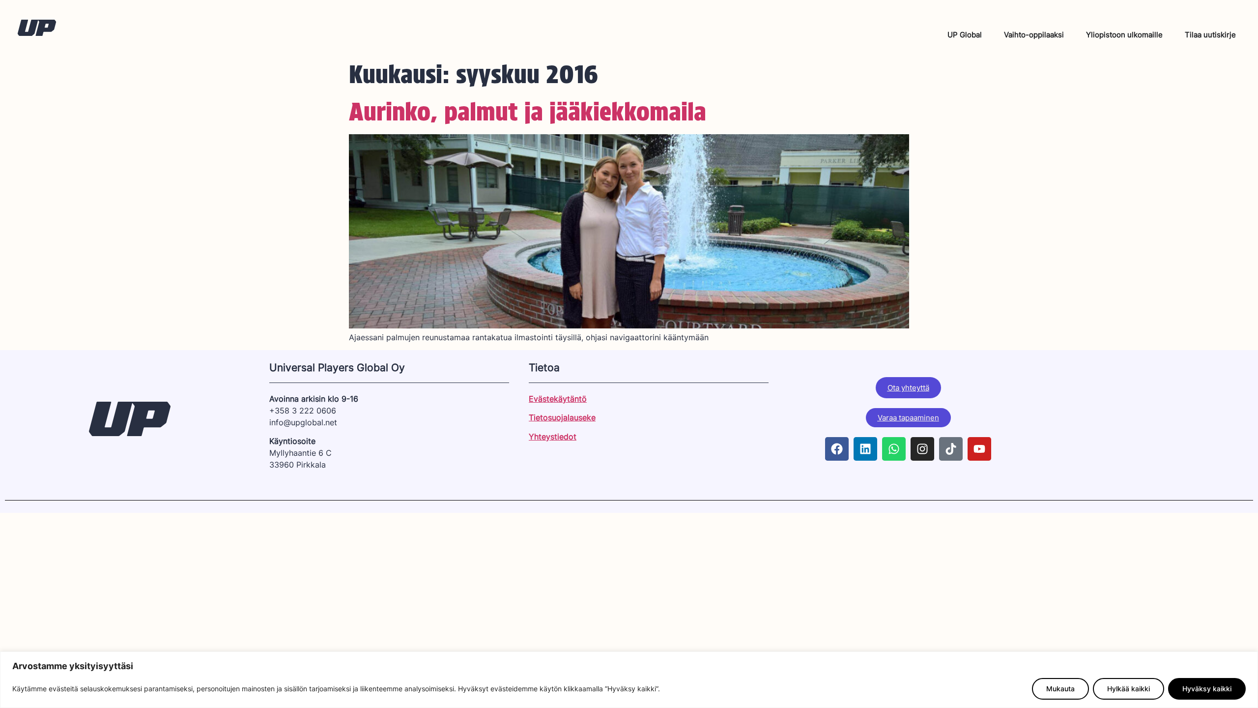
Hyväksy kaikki (1206, 688)
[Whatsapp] (894, 449)
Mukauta (1060, 688)
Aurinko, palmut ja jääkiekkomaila (527, 111)
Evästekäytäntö (558, 399)
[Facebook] (837, 449)
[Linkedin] (865, 449)
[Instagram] (922, 449)
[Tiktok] (951, 449)
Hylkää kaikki (1128, 688)
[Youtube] (979, 449)
